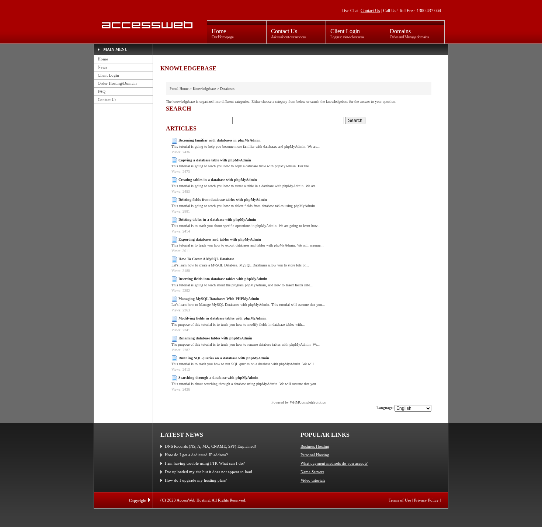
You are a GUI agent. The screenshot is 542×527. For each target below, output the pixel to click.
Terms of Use (400, 500)
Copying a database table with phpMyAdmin (214, 160)
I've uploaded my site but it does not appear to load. (209, 472)
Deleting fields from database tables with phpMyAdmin (222, 200)
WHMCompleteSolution (308, 402)
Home (103, 59)
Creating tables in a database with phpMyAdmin (217, 180)
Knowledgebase (204, 89)
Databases (227, 89)
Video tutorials (312, 480)
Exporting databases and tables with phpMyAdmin (219, 239)
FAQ (101, 91)
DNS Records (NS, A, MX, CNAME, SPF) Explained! (210, 446)
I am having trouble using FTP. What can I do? (205, 463)
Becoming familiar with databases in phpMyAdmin (219, 140)
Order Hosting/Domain (117, 83)
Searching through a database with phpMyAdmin (218, 378)
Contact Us (370, 10)
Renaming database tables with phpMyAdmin (215, 338)
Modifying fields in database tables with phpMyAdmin (222, 318)
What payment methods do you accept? (334, 463)
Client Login (108, 75)
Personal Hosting (314, 455)
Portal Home (179, 89)
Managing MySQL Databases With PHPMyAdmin (218, 299)
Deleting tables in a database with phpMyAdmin (217, 219)
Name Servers (312, 472)
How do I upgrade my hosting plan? (196, 480)
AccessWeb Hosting (146, 24)
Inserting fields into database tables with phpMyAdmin (222, 279)
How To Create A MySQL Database (206, 259)
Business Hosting (314, 446)
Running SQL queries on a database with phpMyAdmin (223, 358)
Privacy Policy (426, 500)
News (102, 67)
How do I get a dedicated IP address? (196, 455)
